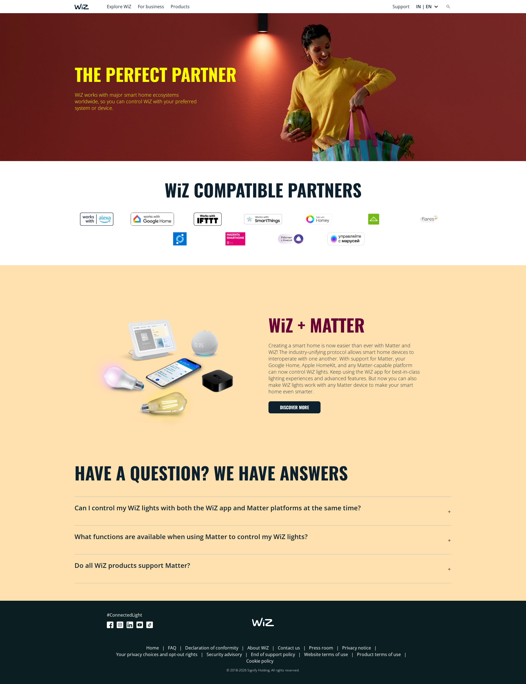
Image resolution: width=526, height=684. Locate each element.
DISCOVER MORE (294, 407)
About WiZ (258, 648)
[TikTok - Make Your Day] (150, 624)
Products (180, 7)
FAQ (172, 648)
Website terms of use (326, 654)
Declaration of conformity (211, 648)
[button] (427, 6)
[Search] (448, 6)
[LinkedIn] (131, 624)
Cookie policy (259, 661)
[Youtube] (140, 624)
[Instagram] (121, 624)
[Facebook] (111, 624)
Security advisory (224, 654)
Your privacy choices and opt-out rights (157, 654)
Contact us (289, 648)
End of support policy (273, 654)
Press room (321, 648)
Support (401, 7)
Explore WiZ (119, 7)
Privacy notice (356, 648)
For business (151, 7)
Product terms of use (379, 654)
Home (152, 648)
